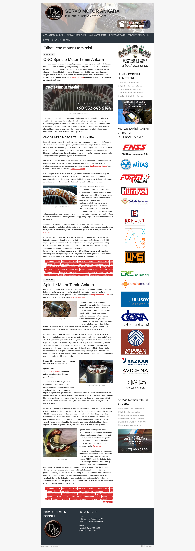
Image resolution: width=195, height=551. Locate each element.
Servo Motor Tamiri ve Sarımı (130, 89)
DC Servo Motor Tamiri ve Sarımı (131, 92)
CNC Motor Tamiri (98, 35)
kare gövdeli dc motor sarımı (97, 272)
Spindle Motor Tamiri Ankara (68, 285)
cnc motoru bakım (69, 261)
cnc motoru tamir (102, 264)
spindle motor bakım (104, 494)
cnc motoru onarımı (69, 264)
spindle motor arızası (86, 494)
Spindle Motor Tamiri (138, 35)
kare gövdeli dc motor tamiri (101, 275)
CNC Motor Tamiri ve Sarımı (130, 83)
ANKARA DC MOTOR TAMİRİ (130, 425)
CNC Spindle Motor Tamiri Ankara (73, 59)
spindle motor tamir (78, 499)
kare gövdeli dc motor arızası (88, 267)
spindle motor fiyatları (92, 496)
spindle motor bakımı (55, 496)
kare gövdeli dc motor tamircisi (76, 275)
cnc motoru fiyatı (102, 261)
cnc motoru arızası (53, 261)
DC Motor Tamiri (117, 35)
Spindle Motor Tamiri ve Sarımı (131, 86)
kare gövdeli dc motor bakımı (67, 269)
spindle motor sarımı (60, 499)
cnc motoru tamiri (68, 267)
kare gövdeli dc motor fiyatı (91, 269)
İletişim (66, 40)
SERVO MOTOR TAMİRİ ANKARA (132, 419)
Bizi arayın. (47, 232)
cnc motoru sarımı (86, 264)
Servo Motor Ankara (92, 11)
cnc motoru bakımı (85, 261)
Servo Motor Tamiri (77, 35)
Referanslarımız (52, 40)
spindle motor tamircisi (97, 499)
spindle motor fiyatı (73, 496)
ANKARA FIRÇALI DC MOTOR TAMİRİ (133, 422)
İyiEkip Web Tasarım (147, 546)
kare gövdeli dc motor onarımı (72, 272)
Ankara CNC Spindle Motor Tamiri (132, 96)
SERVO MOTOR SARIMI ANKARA (132, 415)
